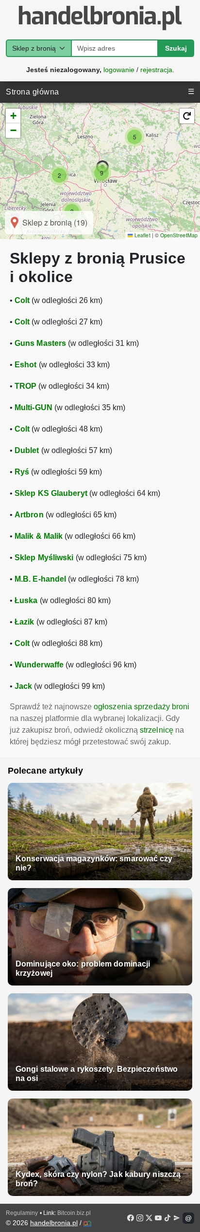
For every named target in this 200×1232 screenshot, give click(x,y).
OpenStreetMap (179, 235)
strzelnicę (156, 730)
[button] (59, 175)
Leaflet (141, 235)
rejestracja (156, 69)
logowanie (118, 69)
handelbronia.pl (54, 1223)
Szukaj (176, 48)
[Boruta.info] (87, 1224)
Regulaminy (22, 1213)
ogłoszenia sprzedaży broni (142, 706)
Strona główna (32, 92)
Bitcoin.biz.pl (74, 1213)
